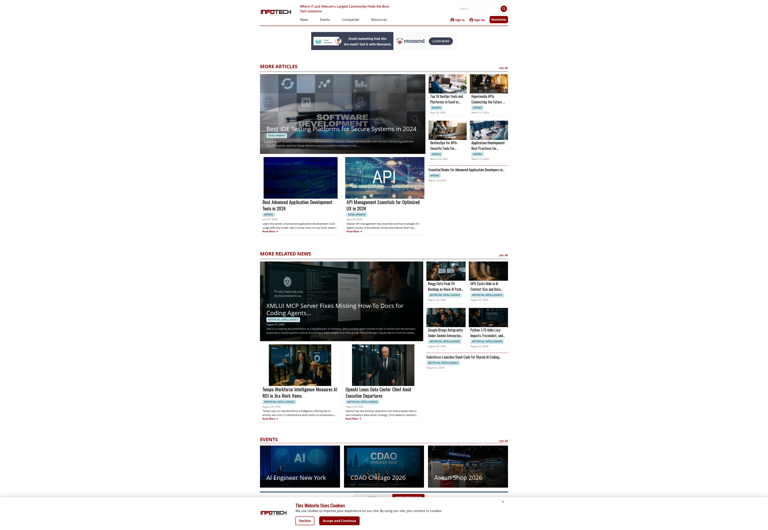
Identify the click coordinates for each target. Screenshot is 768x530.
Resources (379, 19)
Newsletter (498, 19)
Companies (350, 19)
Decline (305, 521)
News (304, 19)
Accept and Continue (339, 521)
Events (325, 19)
